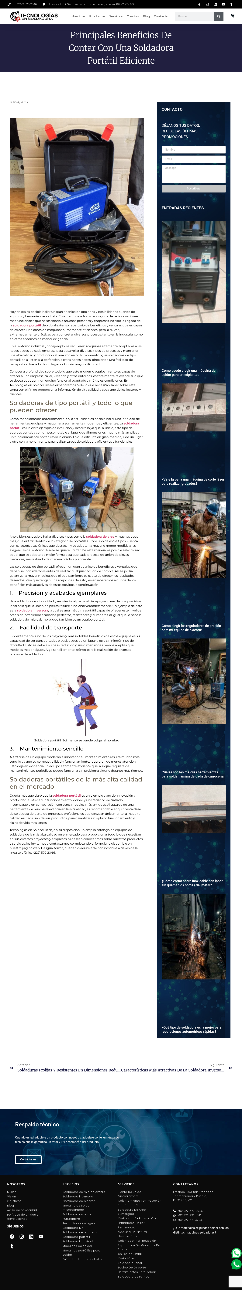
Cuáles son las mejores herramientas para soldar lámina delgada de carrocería (193, 774)
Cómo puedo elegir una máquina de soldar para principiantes (189, 373)
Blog (146, 16)
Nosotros (78, 16)
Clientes (133, 16)
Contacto (161, 16)
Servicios (116, 16)
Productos (97, 16)
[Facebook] (12, 1236)
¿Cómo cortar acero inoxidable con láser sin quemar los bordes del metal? (192, 883)
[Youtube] (41, 1236)
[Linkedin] (31, 1236)
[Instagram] (21, 1236)
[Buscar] (218, 16)
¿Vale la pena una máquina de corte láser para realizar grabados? (193, 481)
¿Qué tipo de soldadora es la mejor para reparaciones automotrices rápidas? (192, 1029)
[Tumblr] (12, 1246)
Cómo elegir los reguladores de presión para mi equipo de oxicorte (191, 628)
